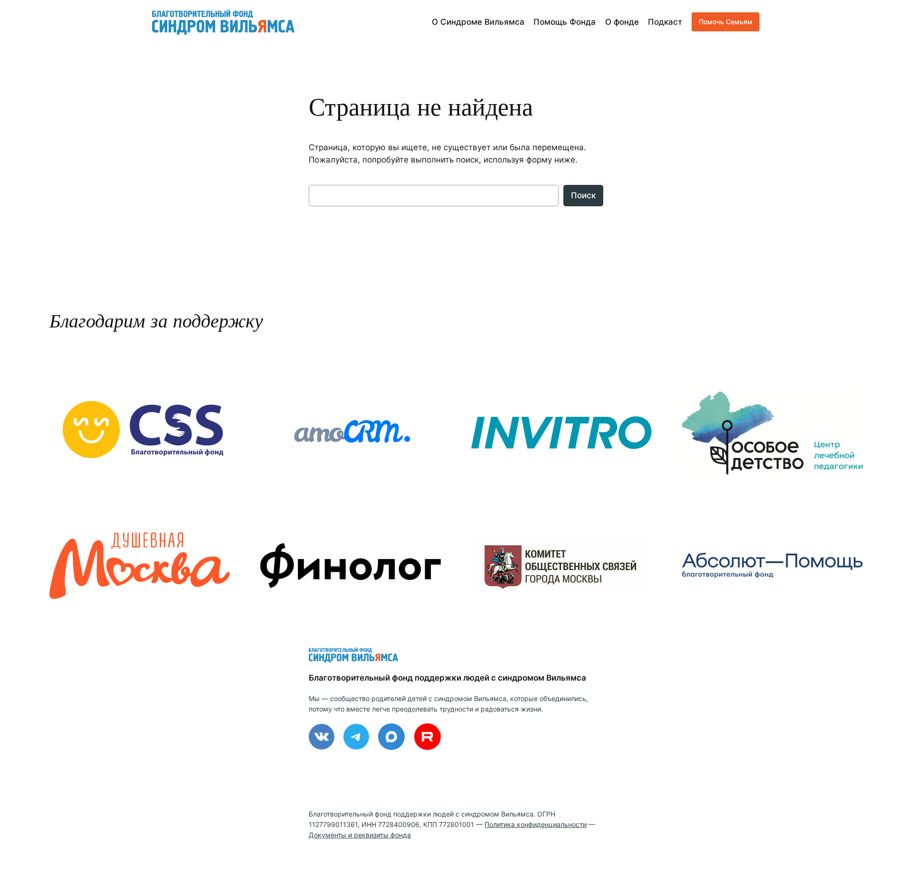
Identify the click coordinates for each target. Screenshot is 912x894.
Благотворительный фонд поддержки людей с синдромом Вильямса (447, 678)
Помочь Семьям (725, 22)
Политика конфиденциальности (535, 824)
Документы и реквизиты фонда (360, 835)
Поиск (583, 195)
